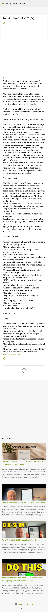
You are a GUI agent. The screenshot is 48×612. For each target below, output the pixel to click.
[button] (4, 23)
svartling (24, 609)
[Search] (45, 3)
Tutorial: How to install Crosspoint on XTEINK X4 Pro (21, 540)
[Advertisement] (24, 52)
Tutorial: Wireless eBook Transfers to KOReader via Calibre (23, 502)
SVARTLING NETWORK (15, 4)
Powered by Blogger (25, 604)
